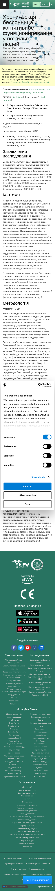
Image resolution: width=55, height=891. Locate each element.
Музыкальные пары (14, 771)
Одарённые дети (27, 841)
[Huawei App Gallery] (27, 629)
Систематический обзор (40, 692)
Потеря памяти (14, 681)
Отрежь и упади (40, 762)
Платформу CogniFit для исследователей (30, 82)
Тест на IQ (27, 847)
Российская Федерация (15, 886)
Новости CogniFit (33, 864)
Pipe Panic (13, 723)
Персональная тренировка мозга (27, 823)
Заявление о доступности (41, 874)
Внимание (14, 704)
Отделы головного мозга (14, 666)
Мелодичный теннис (14, 762)
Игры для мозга (27, 826)
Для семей (27, 787)
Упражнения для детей (27, 805)
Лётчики (40, 671)
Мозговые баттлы (27, 844)
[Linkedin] (41, 648)
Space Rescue (14, 753)
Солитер (14, 729)
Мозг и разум (14, 663)
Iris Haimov (17, 97)
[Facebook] (14, 648)
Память (14, 698)
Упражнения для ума (27, 820)
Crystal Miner (14, 726)
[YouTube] (27, 648)
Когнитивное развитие (27, 808)
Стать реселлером (36, 869)
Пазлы (40, 720)
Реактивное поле (40, 771)
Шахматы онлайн (14, 714)
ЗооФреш (40, 741)
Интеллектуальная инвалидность (14, 685)
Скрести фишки (40, 765)
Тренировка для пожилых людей (39, 683)
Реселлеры (27, 802)
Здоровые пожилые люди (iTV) (39, 678)
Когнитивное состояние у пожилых (39, 688)
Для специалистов (27, 790)
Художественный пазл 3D (14, 777)
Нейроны (14, 669)
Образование (27, 796)
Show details (38, 477)
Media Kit (46, 864)
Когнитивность (14, 678)
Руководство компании (14, 864)
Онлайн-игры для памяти (27, 832)
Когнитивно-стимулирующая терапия (27, 817)
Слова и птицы (40, 774)
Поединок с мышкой (40, 756)
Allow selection (27, 495)
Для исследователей (27, 793)
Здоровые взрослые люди (40, 668)
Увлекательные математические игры (27, 835)
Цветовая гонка (14, 774)
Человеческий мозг (14, 660)
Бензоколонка (40, 747)
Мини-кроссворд (14, 717)
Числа (40, 726)
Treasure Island (14, 738)
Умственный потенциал (14, 675)
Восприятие (14, 701)
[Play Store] (27, 621)
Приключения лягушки (40, 714)
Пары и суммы (40, 750)
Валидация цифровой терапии (40, 661)
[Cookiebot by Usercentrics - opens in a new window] (38, 385)
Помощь (24, 874)
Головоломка (40, 744)
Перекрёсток (40, 735)
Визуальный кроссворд (14, 747)
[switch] (47, 446)
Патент (27, 799)
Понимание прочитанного (27, 838)
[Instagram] (34, 648)
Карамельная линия (40, 717)
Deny (27, 504)
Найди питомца (14, 768)
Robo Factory (14, 732)
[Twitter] (20, 648)
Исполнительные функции (14, 692)
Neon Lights (14, 741)
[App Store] (27, 613)
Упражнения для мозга (27, 811)
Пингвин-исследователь (40, 723)
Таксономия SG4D (40, 695)
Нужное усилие (40, 759)
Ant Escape (14, 735)
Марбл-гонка (14, 759)
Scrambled (13, 765)
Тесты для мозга (27, 814)
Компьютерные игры (39, 665)
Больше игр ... (40, 777)
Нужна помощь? (39, 880)
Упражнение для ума (27, 829)
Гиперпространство (41, 738)
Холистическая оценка (39, 674)
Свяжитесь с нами (11, 874)
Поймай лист (40, 729)
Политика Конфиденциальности (38, 858)
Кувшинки (40, 768)
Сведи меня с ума (14, 744)
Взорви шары (40, 732)
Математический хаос (14, 756)
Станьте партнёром (18, 869)
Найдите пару (14, 750)
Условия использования (13, 858)
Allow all (27, 486)
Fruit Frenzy (14, 720)
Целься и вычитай (40, 753)
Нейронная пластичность (14, 672)
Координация (14, 695)
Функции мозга (14, 689)
